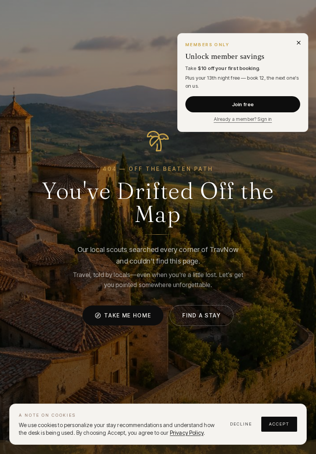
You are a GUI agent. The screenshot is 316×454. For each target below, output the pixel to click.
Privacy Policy (186, 432)
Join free (243, 104)
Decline (241, 424)
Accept (279, 424)
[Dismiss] (298, 42)
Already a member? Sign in (243, 119)
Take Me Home (127, 315)
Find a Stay (201, 315)
